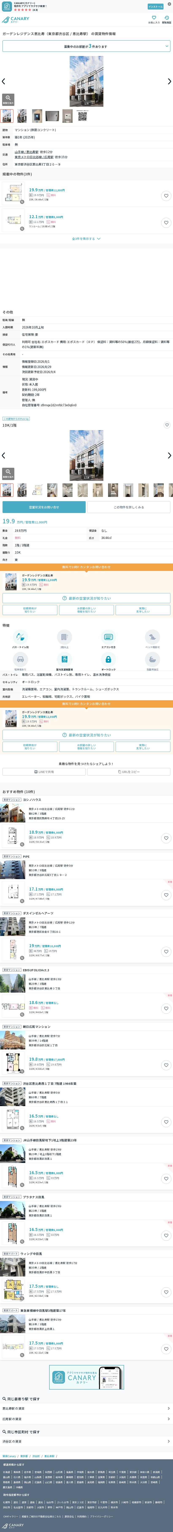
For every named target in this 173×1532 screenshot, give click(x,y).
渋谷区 (36, 1456)
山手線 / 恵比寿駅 (26, 152)
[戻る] (3, 81)
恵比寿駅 (49, 1456)
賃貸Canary (9, 1456)
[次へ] (169, 81)
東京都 (24, 1456)
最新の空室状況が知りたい (90, 598)
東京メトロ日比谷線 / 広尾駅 (34, 157)
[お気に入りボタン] (166, 196)
